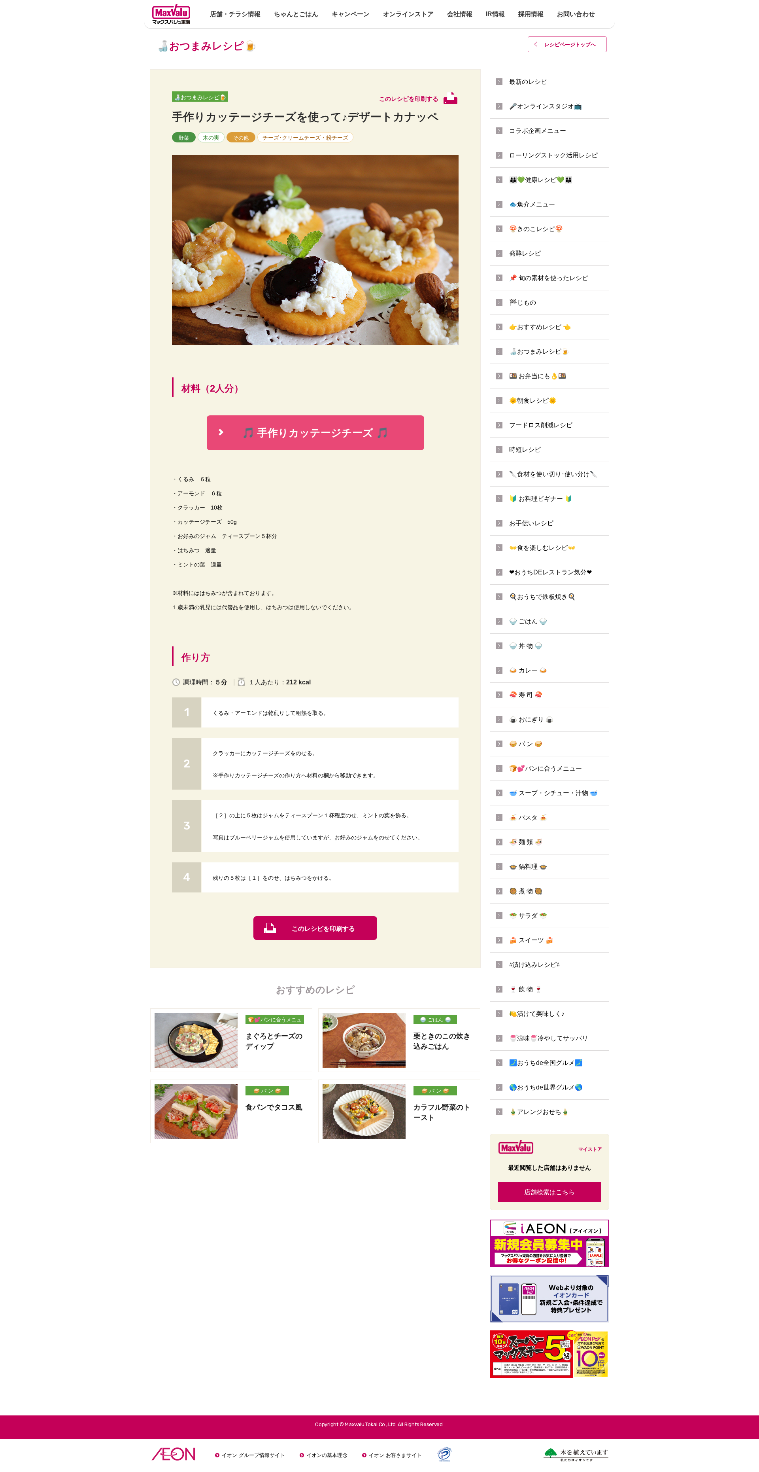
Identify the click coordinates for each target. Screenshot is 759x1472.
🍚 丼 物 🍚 (525, 645)
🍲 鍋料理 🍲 (528, 866)
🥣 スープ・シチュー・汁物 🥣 (553, 793)
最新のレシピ (528, 81)
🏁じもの (522, 302)
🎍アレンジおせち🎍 (539, 1111)
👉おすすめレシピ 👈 (540, 327)
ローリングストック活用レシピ (553, 155)
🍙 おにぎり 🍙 (531, 719)
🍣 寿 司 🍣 (525, 694)
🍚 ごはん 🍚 (435, 1020)
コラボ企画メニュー (537, 130)
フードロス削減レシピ (540, 425)
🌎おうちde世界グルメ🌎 (546, 1087)
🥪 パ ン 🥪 (267, 1091)
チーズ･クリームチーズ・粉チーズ (305, 138)
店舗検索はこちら (549, 1192)
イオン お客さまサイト (395, 1455)
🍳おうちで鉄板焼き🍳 (542, 596)
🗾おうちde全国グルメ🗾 (546, 1062)
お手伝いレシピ (531, 523)
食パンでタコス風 (273, 1107)
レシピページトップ (570, 44)
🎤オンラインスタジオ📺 (545, 106)
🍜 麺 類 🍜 (525, 842)
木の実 (211, 138)
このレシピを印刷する (323, 928)
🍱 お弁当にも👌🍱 (537, 376)
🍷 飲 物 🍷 (525, 989)
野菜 (184, 138)
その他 (241, 138)
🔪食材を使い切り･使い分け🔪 (553, 474)
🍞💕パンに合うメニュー (275, 1020)
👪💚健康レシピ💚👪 (540, 179)
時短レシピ (525, 449)
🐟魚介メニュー (532, 204)
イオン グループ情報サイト (253, 1455)
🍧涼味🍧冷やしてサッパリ (548, 1038)
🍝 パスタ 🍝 (528, 817)
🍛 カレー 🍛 (528, 670)
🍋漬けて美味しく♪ (537, 1013)
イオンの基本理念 (326, 1455)
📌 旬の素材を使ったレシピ (548, 278)
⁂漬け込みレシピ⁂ (534, 964)
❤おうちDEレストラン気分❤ (550, 572)
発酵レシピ (525, 253)
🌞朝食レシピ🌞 (533, 400)
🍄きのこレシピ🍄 (536, 228)
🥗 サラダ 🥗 (528, 915)
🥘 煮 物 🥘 (525, 891)
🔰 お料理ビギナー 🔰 (540, 498)
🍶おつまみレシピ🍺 (200, 97)
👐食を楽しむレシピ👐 (542, 547)
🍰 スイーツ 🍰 (531, 940)
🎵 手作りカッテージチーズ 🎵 (304, 433)
